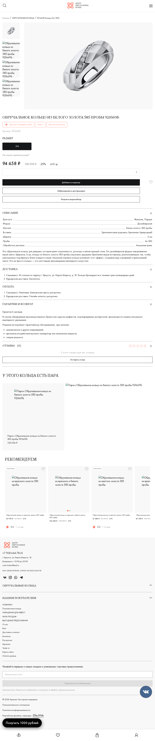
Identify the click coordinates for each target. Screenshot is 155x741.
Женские (138, 219)
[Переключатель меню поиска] (4, 5)
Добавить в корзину (71, 182)
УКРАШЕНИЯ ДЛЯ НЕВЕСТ (13, 612)
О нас (5, 624)
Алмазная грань (144, 245)
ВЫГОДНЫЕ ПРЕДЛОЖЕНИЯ (15, 620)
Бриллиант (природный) (140, 232)
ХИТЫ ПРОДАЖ (9, 616)
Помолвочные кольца (11, 608)
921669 (145, 445)
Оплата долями (9, 655)
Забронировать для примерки (71, 190)
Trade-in (6, 648)
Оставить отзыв (77, 359)
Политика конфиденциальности (16, 710)
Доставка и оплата (11, 632)
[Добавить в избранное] (151, 182)
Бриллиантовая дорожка (114, 232)
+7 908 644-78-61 (12, 553)
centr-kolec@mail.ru (10, 565)
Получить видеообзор (71, 199)
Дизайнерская (144, 223)
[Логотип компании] (78, 7)
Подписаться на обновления (77, 683)
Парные (148, 219)
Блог (4, 628)
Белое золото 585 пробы (139, 228)
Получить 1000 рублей (22, 723)
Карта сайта (8, 652)
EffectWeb (38, 715)
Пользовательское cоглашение (16, 704)
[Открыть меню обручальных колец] (19, 735)
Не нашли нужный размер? (15, 155)
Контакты (6, 636)
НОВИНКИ (7, 604)
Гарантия (6, 644)
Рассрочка (7, 640)
